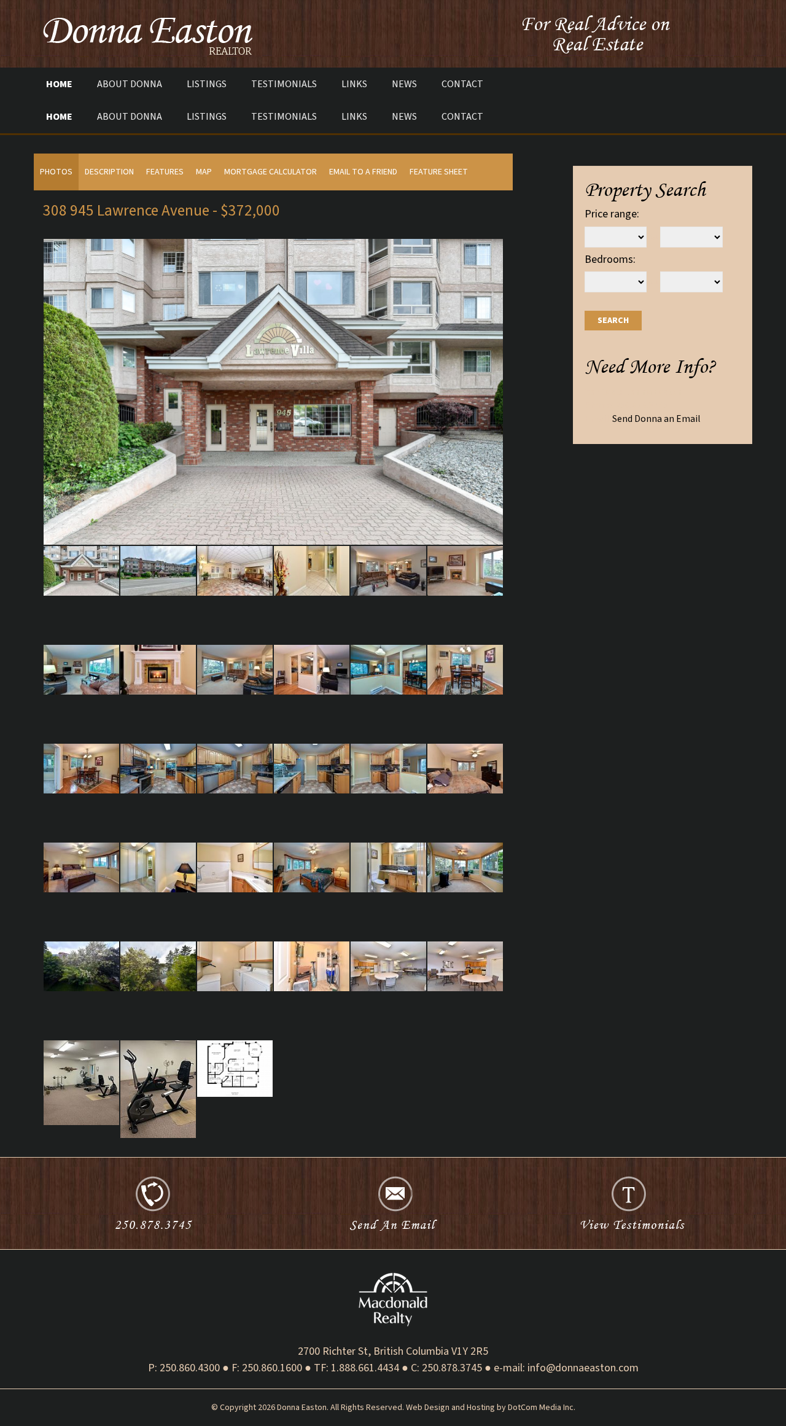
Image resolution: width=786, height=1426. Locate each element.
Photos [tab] (56, 172)
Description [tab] (109, 172)
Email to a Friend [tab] (363, 172)
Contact (462, 84)
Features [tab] (165, 172)
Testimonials (284, 84)
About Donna (129, 84)
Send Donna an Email (656, 419)
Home (59, 84)
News (404, 84)
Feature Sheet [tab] (439, 172)
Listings (207, 84)
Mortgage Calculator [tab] (270, 172)
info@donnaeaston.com (583, 1368)
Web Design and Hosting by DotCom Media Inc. (490, 1407)
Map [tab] (204, 172)
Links (354, 84)
